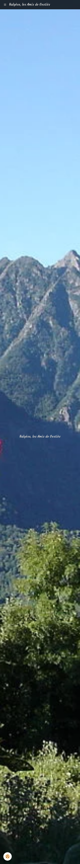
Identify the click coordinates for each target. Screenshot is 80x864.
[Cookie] (7, 856)
